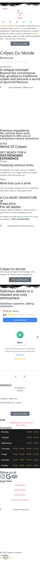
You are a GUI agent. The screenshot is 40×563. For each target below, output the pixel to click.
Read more (20, 354)
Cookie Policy (20, 495)
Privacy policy (20, 490)
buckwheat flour (27, 216)
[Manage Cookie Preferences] (5, 557)
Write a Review (20, 320)
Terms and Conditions (20, 500)
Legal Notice (20, 485)
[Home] (20, 14)
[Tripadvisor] (14, 476)
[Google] (8, 476)
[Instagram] (2, 476)
